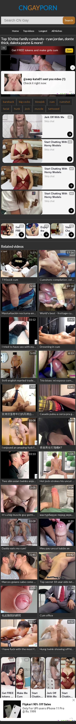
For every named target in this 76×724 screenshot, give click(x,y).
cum (52, 101)
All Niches (57, 30)
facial (6, 108)
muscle (39, 108)
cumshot (64, 101)
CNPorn (38, 7)
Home (15, 30)
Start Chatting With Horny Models (56, 144)
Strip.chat (49, 121)
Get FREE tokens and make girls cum (35, 50)
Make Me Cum (22, 695)
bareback (8, 101)
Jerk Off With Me (54, 117)
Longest (43, 30)
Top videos (28, 30)
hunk (17, 108)
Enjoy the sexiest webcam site (44, 229)
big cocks (24, 101)
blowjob (40, 101)
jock (27, 108)
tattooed (53, 108)
